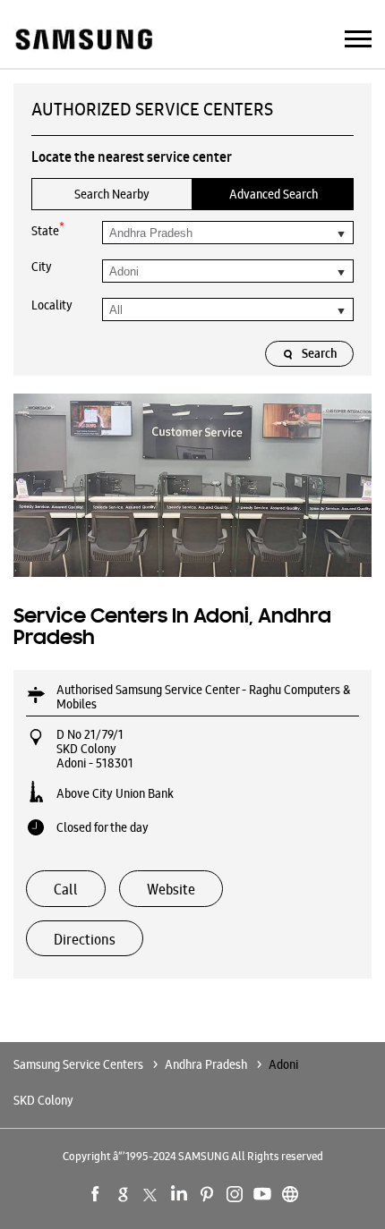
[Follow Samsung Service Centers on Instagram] (234, 1194)
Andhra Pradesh (206, 1064)
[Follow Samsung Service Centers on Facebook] (95, 1194)
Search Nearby (112, 194)
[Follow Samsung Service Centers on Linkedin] (179, 1194)
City (41, 266)
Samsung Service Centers (79, 1064)
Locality (52, 305)
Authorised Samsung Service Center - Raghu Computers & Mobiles (203, 697)
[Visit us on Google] (123, 1194)
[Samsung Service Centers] (82, 41)
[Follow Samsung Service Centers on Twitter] (151, 1194)
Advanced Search (273, 194)
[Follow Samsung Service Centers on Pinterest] (206, 1194)
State (47, 229)
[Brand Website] (290, 1194)
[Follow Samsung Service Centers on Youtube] (262, 1194)
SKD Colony (43, 1100)
